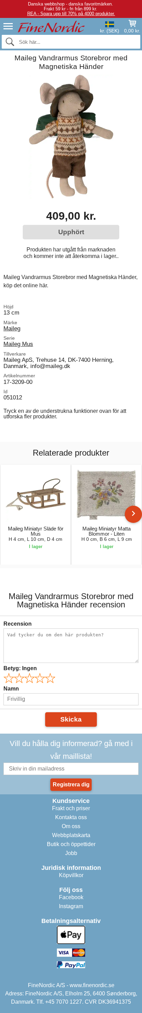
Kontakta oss (71, 817)
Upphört (71, 232)
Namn (11, 689)
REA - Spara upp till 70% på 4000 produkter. (71, 13)
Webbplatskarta (71, 835)
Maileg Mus (18, 343)
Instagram (71, 906)
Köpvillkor (71, 875)
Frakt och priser (71, 808)
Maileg (11, 328)
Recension (17, 624)
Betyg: (20, 668)
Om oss (71, 826)
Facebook (71, 897)
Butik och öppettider (71, 844)
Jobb (71, 853)
